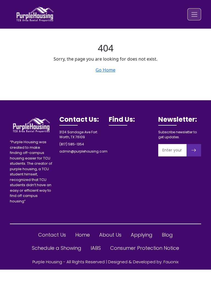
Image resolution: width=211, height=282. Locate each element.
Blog (167, 234)
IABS (96, 248)
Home (82, 234)
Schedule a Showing (56, 248)
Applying (141, 234)
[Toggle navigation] (194, 14)
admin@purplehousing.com (83, 151)
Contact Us (52, 234)
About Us (110, 234)
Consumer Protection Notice (144, 248)
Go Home (105, 70)
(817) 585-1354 (71, 144)
